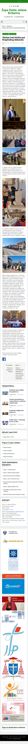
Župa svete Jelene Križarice (14, 11)
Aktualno (5, 34)
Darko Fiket (6, 43)
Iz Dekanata (13, 34)
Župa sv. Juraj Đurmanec (9, 469)
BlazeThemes (17, 738)
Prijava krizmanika (8, 456)
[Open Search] (23, 21)
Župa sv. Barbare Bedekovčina (10, 486)
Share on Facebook (4, 359)
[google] (16, 6)
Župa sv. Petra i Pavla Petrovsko (11, 478)
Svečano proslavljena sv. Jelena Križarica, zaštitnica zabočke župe (17, 401)
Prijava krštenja (7, 447)
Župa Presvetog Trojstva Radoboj (11, 475)
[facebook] (10, 6)
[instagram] (12, 6)
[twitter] (14, 6)
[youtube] (18, 6)
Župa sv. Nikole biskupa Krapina (11, 472)
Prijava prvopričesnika (8, 453)
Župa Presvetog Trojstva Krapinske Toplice (14, 494)
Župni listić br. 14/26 (8, 437)
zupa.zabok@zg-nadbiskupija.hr (15, 511)
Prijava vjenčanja (7, 450)
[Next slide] (20, 1)
